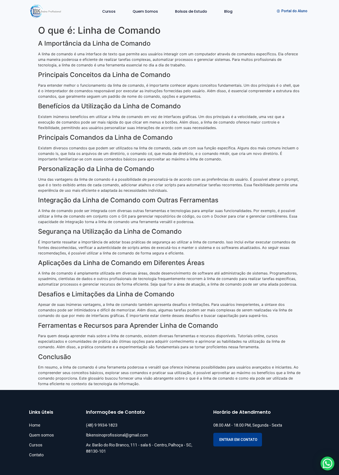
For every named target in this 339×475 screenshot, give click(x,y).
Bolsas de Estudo (191, 11)
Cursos (109, 11)
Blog (228, 11)
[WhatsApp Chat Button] (327, 463)
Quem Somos (145, 11)
